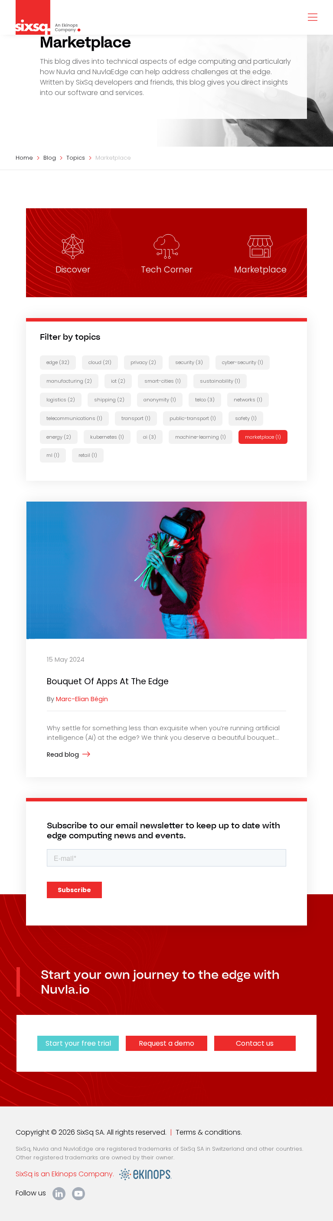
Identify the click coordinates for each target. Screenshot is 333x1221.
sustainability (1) (220, 380)
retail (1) (87, 455)
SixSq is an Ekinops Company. (67, 1174)
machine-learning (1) (200, 436)
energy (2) (58, 436)
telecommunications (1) (74, 418)
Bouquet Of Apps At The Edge (108, 681)
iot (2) (118, 380)
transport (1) (135, 418)
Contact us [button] (255, 1043)
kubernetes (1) (107, 436)
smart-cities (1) (162, 380)
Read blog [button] (63, 754)
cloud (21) (99, 362)
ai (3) (149, 436)
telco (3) (205, 399)
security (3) (189, 362)
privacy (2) (143, 362)
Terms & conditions (208, 1132)
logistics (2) (60, 399)
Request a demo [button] (166, 1043)
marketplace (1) (263, 436)
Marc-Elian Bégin (82, 699)
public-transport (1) (193, 418)
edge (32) (57, 362)
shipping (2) (109, 399)
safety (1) (246, 418)
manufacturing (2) (69, 380)
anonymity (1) (160, 399)
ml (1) (52, 455)
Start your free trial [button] (78, 1043)
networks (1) (248, 399)
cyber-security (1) (242, 362)
